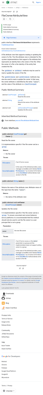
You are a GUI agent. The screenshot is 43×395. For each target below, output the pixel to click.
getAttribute (10, 77)
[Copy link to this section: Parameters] (13, 226)
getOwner (8, 71)
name (20, 100)
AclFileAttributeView (7, 51)
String (10, 100)
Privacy (10, 385)
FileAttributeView (8, 45)
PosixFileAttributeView (19, 51)
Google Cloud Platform (9, 371)
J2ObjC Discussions (8, 334)
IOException (6, 163)
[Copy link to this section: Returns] (10, 150)
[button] (21, 38)
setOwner (18, 71)
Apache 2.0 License (18, 280)
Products (10, 7)
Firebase (4, 368)
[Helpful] (13, 11)
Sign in (38, 2)
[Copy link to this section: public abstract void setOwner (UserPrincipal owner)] (24, 205)
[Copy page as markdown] (10, 19)
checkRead (23, 173)
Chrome (4, 365)
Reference (25, 7)
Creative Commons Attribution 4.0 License (16, 278)
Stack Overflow (6, 349)
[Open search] (33, 2)
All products (5, 377)
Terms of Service (7, 318)
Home (3, 7)
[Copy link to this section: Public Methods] (21, 128)
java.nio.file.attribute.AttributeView (27, 120)
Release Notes (6, 325)
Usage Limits (6, 322)
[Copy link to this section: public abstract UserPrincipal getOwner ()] (15, 136)
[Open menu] (3, 2)
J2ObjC (13, 2)
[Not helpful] (16, 11)
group (4, 147)
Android (4, 361)
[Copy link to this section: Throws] (10, 157)
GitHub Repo (5, 337)
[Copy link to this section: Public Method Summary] (26, 90)
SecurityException (8, 171)
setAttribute (24, 77)
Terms (4, 385)
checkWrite (23, 257)
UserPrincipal (30, 84)
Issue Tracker (6, 345)
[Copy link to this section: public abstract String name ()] (8, 183)
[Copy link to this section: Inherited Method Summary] (29, 116)
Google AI (5, 374)
